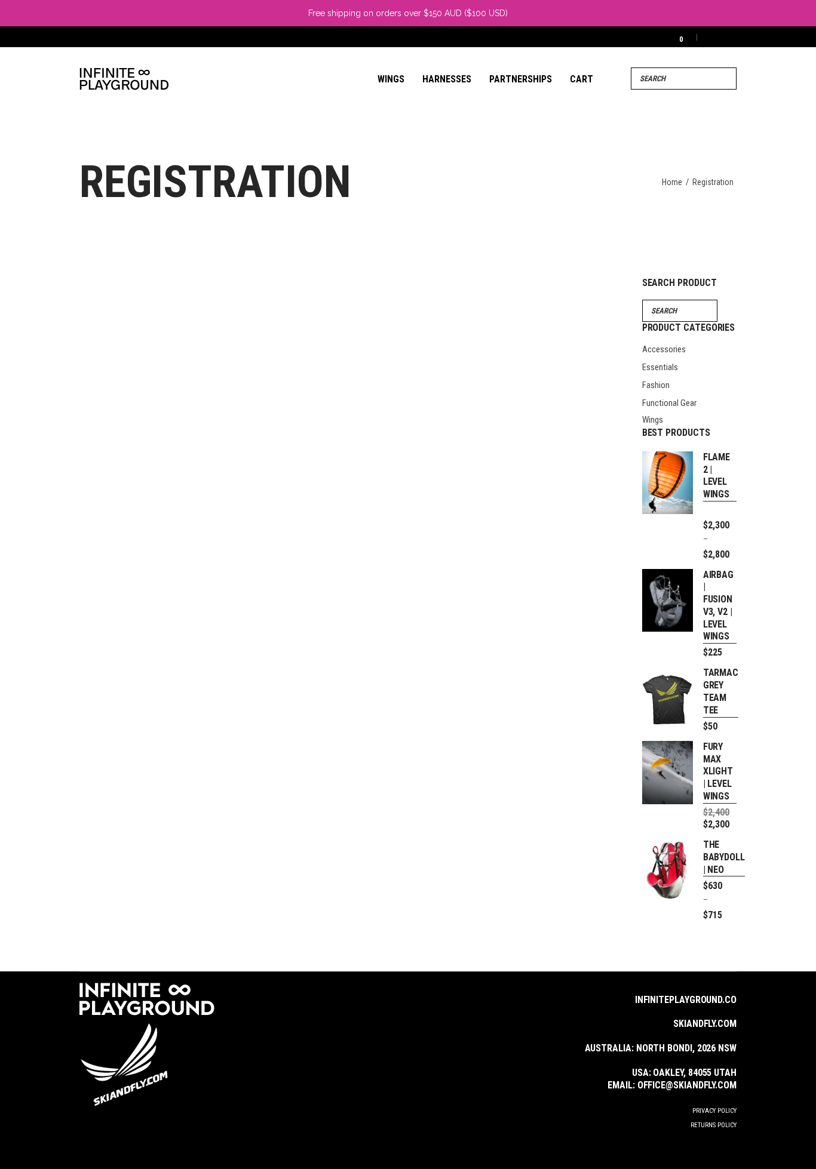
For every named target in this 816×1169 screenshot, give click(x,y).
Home (672, 182)
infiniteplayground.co (686, 999)
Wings (652, 419)
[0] (673, 36)
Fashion (656, 385)
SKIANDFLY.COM (705, 1023)
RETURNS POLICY (714, 1125)
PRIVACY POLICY (714, 1111)
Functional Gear (669, 403)
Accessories (664, 349)
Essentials (660, 367)
